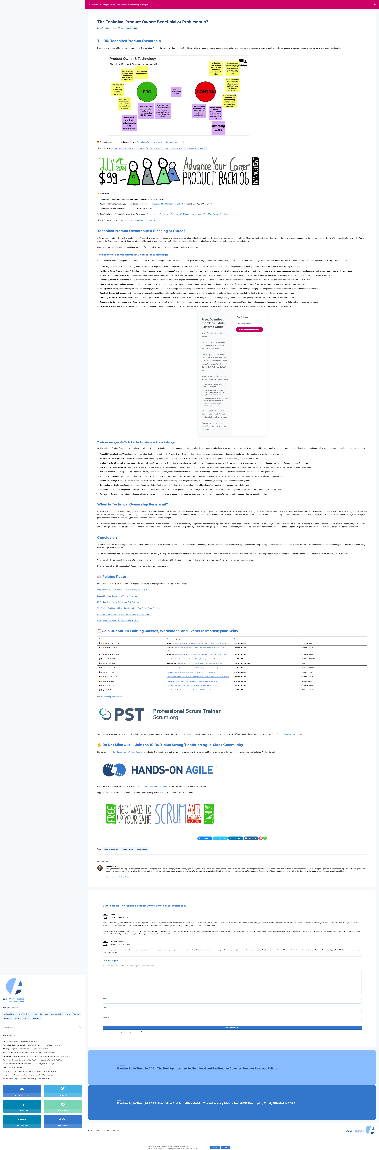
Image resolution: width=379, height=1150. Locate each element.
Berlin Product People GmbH (284, 734)
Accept (214, 1147)
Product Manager (128, 849)
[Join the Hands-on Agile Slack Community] (232, 769)
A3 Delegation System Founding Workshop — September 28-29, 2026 (25, 1049)
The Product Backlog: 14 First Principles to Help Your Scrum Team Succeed (128, 608)
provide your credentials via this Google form (151, 786)
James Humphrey (118, 942)
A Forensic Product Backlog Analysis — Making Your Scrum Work (124, 614)
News (68, 1014)
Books (35, 1014)
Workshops (36, 1018)
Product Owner (142, 849)
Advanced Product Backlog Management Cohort (162, 204)
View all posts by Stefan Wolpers (118, 877)
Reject (225, 1147)
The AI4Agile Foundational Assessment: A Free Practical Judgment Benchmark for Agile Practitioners (35, 1056)
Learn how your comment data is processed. (136, 1032)
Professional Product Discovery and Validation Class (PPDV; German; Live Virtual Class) (194, 690)
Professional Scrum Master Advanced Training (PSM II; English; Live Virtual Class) (201, 654)
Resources (8, 1018)
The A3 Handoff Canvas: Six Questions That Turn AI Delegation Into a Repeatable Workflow (32, 1060)
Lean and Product (57, 1014)
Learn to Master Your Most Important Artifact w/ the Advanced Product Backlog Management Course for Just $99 (159, 148)
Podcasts (76, 1014)
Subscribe (116, 1130)
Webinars (26, 1018)
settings (195, 1148)
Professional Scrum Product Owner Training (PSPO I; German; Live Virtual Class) (200, 643)
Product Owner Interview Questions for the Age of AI (20, 1041)
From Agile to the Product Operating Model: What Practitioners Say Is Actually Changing (31, 1045)
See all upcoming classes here (109, 697)
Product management (111, 849)
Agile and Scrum (9, 1014)
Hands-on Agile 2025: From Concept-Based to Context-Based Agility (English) (201, 663)
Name (105, 998)
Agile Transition (24, 1014)
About (90, 1130)
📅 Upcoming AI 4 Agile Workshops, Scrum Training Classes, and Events (26, 1079)
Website (106, 1017)
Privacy (106, 1130)
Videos (17, 1018)
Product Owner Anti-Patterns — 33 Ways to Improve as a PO (122, 590)
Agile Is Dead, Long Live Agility (13, 1067)
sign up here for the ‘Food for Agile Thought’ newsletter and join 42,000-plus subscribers (190, 214)
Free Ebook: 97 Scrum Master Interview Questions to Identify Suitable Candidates (29, 1071)
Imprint (98, 1130)
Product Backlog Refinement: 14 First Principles (117, 596)
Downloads (44, 1014)
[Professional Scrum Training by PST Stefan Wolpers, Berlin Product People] (232, 715)
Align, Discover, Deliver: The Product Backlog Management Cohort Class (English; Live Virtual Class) (198, 676)
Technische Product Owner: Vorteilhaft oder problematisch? (162, 142)
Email (106, 1008)
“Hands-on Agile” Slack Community (130, 752)
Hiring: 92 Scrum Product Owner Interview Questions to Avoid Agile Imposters (28, 1075)
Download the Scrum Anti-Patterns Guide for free (118, 620)
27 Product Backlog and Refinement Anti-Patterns (118, 602)
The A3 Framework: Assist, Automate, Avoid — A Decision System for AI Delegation (29, 1064)
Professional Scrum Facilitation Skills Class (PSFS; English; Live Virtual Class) (191, 672)
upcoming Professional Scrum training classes (140, 220)
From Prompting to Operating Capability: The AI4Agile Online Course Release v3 (29, 1052)
